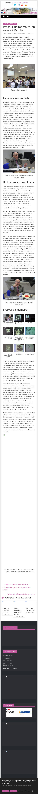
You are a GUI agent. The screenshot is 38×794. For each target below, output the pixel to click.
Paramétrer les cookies (25, 791)
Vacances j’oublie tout (30, 609)
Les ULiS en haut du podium (19, 2)
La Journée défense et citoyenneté (21, 594)
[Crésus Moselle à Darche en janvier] (19, 602)
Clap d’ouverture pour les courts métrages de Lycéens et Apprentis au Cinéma (17, 587)
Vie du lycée (13, 23)
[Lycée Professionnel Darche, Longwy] (19, 9)
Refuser (14, 791)
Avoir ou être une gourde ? (6, 610)
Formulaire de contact (10, 668)
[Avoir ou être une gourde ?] (7, 602)
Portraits (6, 23)
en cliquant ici (26, 785)
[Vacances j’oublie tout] (30, 602)
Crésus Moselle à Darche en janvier (18, 611)
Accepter (5, 791)
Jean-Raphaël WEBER (20, 33)
